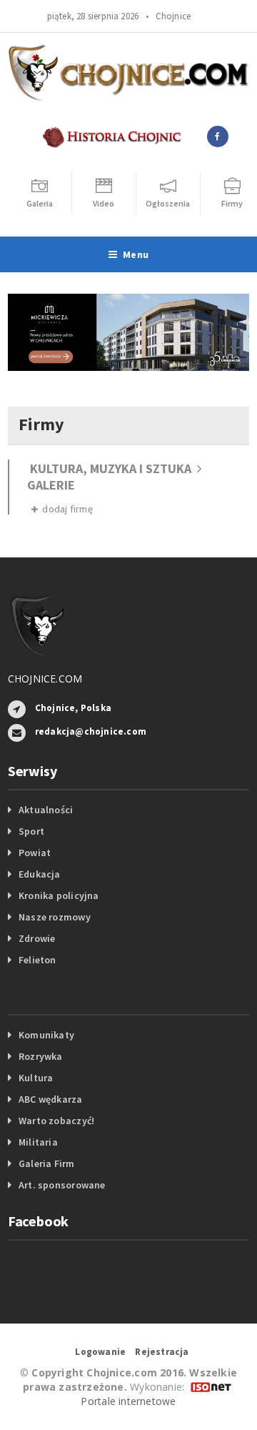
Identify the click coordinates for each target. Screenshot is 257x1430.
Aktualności (46, 809)
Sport (31, 831)
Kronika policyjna (59, 895)
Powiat (35, 852)
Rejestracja (161, 1352)
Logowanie (100, 1352)
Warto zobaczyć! (56, 1120)
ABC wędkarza (51, 1099)
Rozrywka (41, 1056)
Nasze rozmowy (55, 916)
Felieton (37, 959)
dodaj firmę (65, 508)
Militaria (38, 1142)
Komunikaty (46, 1034)
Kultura (36, 1077)
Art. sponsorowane (62, 1184)
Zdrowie (37, 938)
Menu (135, 254)
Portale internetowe (128, 1401)
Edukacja (40, 874)
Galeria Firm (47, 1163)
